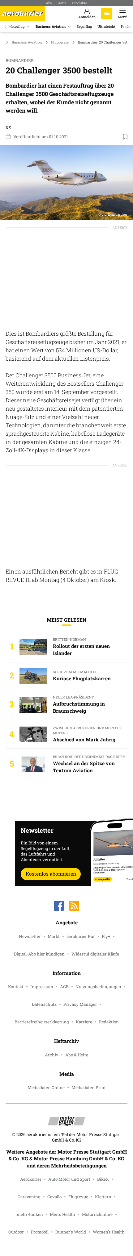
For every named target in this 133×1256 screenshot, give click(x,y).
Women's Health (109, 1232)
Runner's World (70, 1232)
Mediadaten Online (46, 1087)
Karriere (84, 1022)
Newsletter (30, 936)
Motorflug (16, 26)
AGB (64, 986)
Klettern (103, 1197)
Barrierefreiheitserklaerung (42, 1022)
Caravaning (29, 1197)
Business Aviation (51, 26)
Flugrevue (78, 1197)
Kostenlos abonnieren (51, 873)
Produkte (79, 3)
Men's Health (62, 1214)
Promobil (40, 1232)
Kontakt (16, 986)
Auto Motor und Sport (69, 1179)
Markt (54, 936)
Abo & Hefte (76, 1055)
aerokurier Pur (80, 936)
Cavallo (54, 1197)
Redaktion (109, 1022)
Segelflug (84, 26)
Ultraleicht (106, 26)
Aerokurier (30, 1179)
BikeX (103, 1179)
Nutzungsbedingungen (98, 986)
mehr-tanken (30, 1214)
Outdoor (16, 1232)
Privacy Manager (80, 1004)
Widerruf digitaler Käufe (95, 954)
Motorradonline (97, 1214)
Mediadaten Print (88, 1087)
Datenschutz (44, 1004)
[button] (66, 182)
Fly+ (106, 936)
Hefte (62, 3)
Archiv (51, 1055)
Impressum (41, 986)
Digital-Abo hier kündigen (39, 954)
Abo (49, 3)
